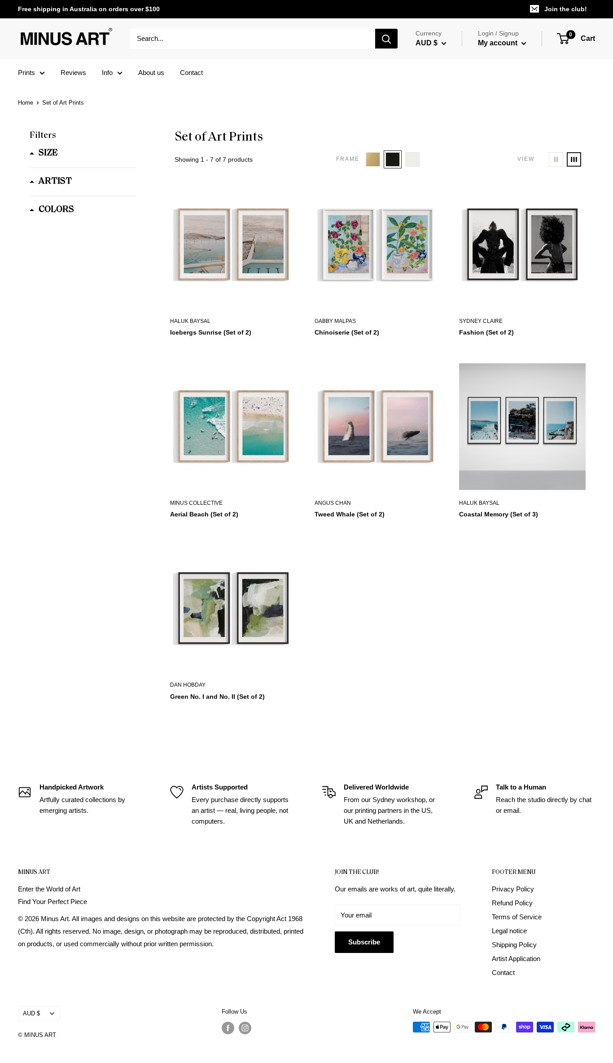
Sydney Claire (481, 321)
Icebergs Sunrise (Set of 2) (210, 332)
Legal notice (509, 931)
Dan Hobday (188, 685)
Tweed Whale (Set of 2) (350, 514)
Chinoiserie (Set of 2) (347, 332)
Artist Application (516, 958)
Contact (191, 72)
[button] (44, 153)
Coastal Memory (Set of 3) (498, 514)
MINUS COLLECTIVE (196, 503)
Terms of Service (517, 917)
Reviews (73, 72)
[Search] (386, 39)
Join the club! (565, 9)
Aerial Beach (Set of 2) (204, 514)
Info (107, 72)
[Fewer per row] (556, 159)
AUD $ (31, 1013)
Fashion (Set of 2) (486, 332)
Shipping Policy (514, 944)
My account (498, 43)
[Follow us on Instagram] (245, 1028)
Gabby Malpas (335, 321)
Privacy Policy (513, 889)
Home (25, 102)
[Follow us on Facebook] (228, 1028)
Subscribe (364, 942)
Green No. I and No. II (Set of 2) (217, 696)
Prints (26, 72)
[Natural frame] (373, 159)
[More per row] (574, 159)
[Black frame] (392, 159)
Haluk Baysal (190, 321)
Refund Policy (512, 903)
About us (151, 72)
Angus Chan (333, 503)
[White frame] (412, 159)
